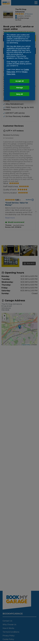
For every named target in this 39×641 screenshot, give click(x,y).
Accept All (19, 81)
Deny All (19, 94)
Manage (19, 88)
